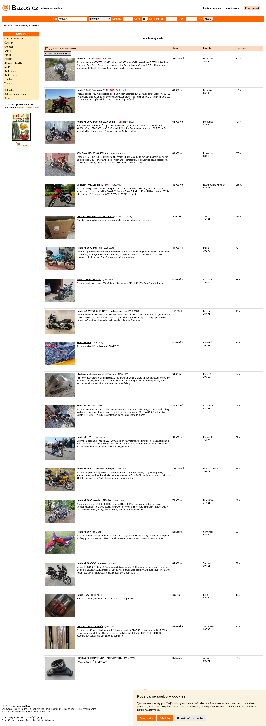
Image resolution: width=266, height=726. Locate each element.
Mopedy (8, 59)
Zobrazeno (241, 48)
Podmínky (56, 709)
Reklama (45, 709)
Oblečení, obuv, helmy (15, 94)
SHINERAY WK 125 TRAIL (90, 185)
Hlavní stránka (11, 25)
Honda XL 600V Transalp (89, 248)
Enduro (8, 51)
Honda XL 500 (84, 342)
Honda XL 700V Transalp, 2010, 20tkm (96, 122)
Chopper (8, 47)
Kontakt (36, 709)
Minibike (8, 55)
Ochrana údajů (69, 709)
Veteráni (8, 83)
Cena (175, 48)
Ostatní (7, 98)
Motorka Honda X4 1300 (89, 279)
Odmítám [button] (164, 718)
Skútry (7, 67)
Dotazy (16, 709)
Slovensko (30, 720)
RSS (79, 709)
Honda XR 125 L (85, 437)
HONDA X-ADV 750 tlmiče (90, 626)
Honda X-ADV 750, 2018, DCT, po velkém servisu (102, 311)
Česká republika (16, 720)
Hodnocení (26, 709)
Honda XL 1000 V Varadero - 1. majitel (96, 468)
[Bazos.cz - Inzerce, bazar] (20, 10)
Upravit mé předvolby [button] (190, 718)
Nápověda (6, 709)
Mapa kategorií (8, 717)
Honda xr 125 (83, 405)
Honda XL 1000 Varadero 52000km (94, 500)
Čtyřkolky (8, 43)
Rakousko (49, 720)
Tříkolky (8, 79)
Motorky (24, 25)
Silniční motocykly (13, 63)
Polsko (40, 720)
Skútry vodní (10, 71)
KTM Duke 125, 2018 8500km (92, 153)
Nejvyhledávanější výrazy (29, 717)
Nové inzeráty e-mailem (57, 53)
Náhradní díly (11, 90)
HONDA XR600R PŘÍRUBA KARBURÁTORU (100, 658)
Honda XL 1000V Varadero (90, 563)
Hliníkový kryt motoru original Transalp (96, 374)
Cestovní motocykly (13, 38)
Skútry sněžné (11, 75)
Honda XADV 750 (85, 58)
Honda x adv (83, 595)
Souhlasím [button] (146, 718)
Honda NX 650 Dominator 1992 (92, 90)
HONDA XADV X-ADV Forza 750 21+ (95, 216)
